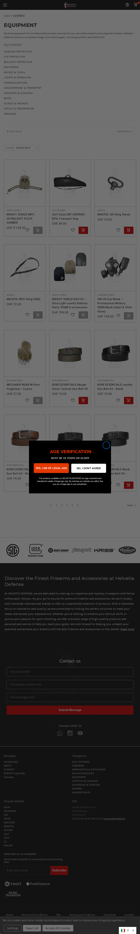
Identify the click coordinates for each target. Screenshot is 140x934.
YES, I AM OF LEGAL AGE (51, 468)
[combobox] (127, 930)
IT (128, 930)
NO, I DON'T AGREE (89, 468)
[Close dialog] (106, 445)
